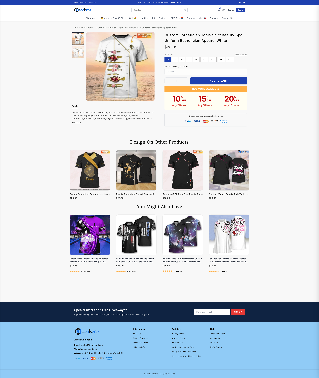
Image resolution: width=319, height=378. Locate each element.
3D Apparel (91, 18)
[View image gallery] (150, 96)
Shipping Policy (178, 338)
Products (214, 18)
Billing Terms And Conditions (184, 352)
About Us (137, 334)
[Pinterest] (243, 2)
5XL (230, 59)
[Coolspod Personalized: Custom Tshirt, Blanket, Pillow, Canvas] (82, 9)
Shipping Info (139, 347)
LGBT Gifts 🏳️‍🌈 (176, 18)
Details (75, 106)
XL (196, 59)
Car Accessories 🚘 (196, 18)
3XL (212, 59)
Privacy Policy (178, 334)
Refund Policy (177, 343)
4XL (221, 59)
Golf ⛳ (133, 18)
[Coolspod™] (86, 331)
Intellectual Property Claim (183, 347)
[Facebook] (240, 2)
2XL (204, 59)
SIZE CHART (241, 54)
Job (153, 18)
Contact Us (227, 18)
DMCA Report (216, 347)
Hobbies (144, 18)
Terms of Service (140, 338)
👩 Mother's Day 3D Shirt (113, 18)
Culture (162, 18)
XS (168, 59)
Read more (76, 122)
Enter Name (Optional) (176, 66)
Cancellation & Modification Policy (186, 356)
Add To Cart (219, 80)
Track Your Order (140, 343)
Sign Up (231, 10)
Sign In (240, 10)
